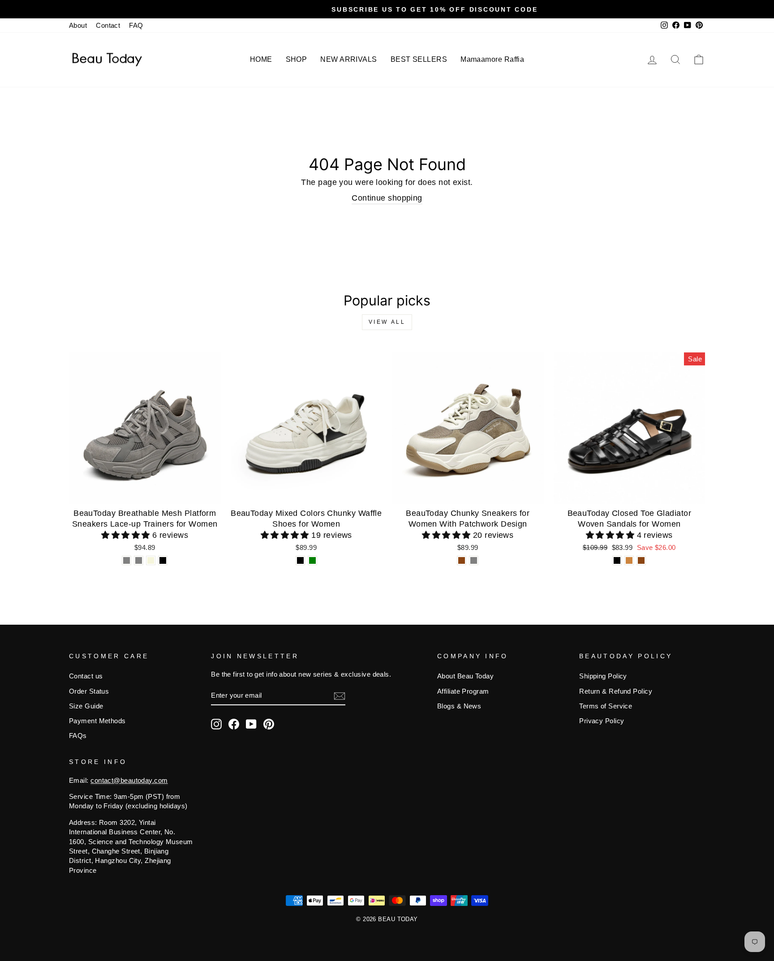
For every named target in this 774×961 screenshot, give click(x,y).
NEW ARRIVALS (348, 59)
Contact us (86, 676)
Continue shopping (387, 197)
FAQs (78, 735)
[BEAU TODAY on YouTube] (251, 724)
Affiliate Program (463, 691)
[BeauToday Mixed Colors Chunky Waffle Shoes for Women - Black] (300, 560)
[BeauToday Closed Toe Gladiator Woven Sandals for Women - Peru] (629, 560)
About (78, 25)
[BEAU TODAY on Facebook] (233, 724)
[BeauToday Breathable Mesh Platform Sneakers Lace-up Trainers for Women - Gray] (126, 560)
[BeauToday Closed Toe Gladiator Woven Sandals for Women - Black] (617, 560)
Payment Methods (97, 721)
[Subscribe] (339, 695)
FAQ (136, 25)
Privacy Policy (601, 721)
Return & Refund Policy (615, 691)
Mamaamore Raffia (492, 59)
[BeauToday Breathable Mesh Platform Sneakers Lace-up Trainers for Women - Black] (163, 560)
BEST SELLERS (419, 59)
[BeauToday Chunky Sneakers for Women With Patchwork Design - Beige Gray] (473, 560)
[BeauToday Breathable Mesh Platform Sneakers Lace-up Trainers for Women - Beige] (150, 560)
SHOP (296, 59)
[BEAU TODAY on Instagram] (216, 724)
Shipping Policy (603, 676)
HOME (261, 59)
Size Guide (86, 706)
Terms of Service (605, 706)
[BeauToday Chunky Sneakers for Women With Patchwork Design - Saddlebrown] (461, 560)
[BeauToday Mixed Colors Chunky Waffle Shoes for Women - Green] (312, 560)
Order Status (89, 691)
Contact (108, 25)
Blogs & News (459, 706)
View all (387, 322)
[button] (126, 535)
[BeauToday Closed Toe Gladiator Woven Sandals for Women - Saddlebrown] (641, 560)
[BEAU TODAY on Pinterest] (268, 724)
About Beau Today (465, 676)
